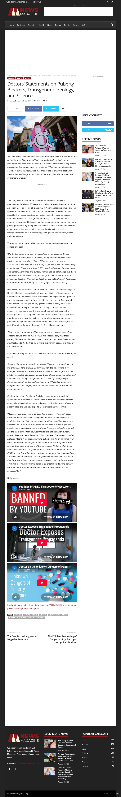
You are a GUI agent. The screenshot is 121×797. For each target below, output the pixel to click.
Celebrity (32, 25)
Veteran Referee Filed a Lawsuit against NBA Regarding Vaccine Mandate (104, 207)
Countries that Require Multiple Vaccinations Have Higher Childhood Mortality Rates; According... (103, 178)
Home (11, 25)
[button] (112, 25)
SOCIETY (31, 618)
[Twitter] (112, 2)
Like (110, 124)
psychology (13, 618)
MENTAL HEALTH (54, 615)
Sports (76, 25)
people (64, 615)
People (58, 25)
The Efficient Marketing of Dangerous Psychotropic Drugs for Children (62, 639)
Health (41, 25)
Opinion (85, 767)
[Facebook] (107, 2)
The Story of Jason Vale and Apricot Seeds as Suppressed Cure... (104, 149)
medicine (43, 615)
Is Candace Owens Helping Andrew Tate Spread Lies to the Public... (104, 194)
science (23, 618)
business (18, 615)
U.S (83, 25)
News (49, 25)
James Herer (15, 101)
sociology (40, 618)
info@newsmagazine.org (28, 763)
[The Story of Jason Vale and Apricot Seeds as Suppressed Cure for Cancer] (88, 149)
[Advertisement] (78, 11)
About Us (37, 2)
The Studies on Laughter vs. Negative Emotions (22, 638)
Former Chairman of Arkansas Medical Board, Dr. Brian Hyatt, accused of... (103, 162)
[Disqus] (42, 687)
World (84, 758)
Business (21, 25)
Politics (67, 25)
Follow (108, 130)
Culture (16, 75)
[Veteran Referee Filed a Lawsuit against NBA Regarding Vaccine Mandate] (88, 207)
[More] (63, 109)
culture (27, 615)
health (34, 615)
